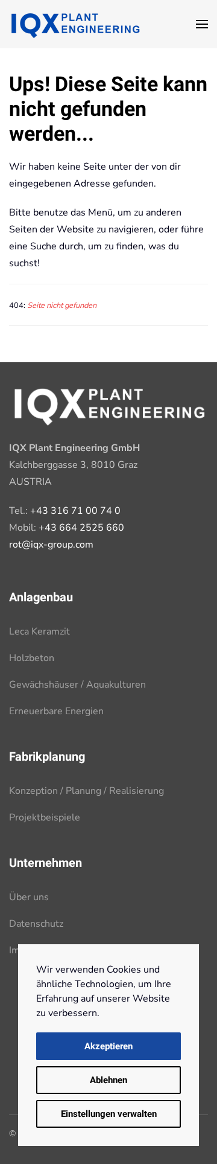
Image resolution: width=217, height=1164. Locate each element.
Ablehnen (108, 1080)
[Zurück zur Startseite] (75, 24)
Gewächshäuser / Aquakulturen (77, 684)
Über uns (29, 897)
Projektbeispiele (44, 817)
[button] (202, 24)
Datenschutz (36, 923)
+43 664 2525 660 (81, 527)
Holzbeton (31, 658)
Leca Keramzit (39, 631)
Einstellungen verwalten (109, 1114)
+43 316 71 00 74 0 (75, 510)
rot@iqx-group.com (51, 544)
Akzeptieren (108, 1046)
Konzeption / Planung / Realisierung (86, 791)
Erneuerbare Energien (56, 711)
